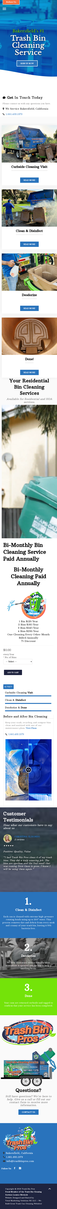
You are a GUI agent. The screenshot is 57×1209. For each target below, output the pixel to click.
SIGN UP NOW (27, 63)
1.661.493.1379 (14, 114)
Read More (29, 180)
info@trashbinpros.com (20, 1161)
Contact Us (28, 1112)
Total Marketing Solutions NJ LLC (20, 1201)
